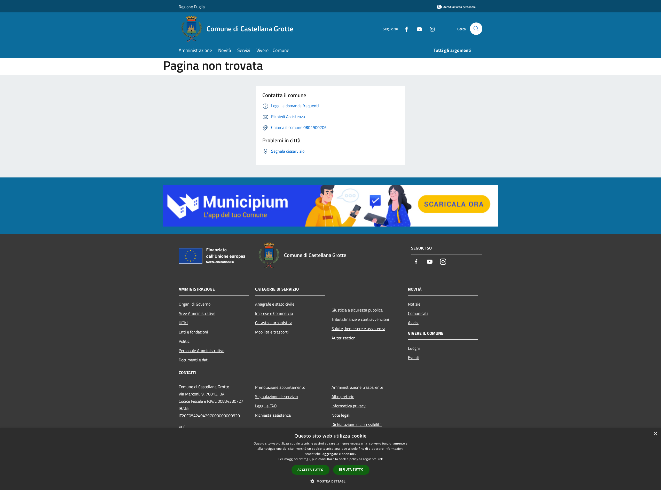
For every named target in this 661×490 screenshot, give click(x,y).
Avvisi (413, 323)
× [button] (655, 434)
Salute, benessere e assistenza (358, 328)
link (380, 459)
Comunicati (418, 313)
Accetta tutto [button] (310, 470)
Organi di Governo (194, 304)
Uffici (183, 323)
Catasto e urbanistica (273, 323)
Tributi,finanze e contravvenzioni (360, 319)
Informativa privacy (349, 406)
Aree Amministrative (197, 313)
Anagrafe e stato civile (274, 304)
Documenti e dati (194, 360)
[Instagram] (430, 28)
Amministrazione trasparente (357, 387)
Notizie (414, 304)
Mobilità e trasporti (272, 332)
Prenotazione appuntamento (280, 387)
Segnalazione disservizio (276, 396)
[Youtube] (417, 28)
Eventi (413, 357)
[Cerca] (476, 28)
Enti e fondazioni (193, 332)
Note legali (341, 415)
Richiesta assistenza (273, 415)
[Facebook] (404, 28)
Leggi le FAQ (266, 406)
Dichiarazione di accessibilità (357, 424)
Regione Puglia (192, 7)
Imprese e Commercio (274, 313)
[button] (330, 481)
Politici (185, 341)
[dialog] (330, 459)
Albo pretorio (343, 396)
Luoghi (414, 348)
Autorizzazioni (344, 338)
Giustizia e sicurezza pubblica (357, 310)
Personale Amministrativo (201, 350)
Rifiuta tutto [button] (351, 469)
